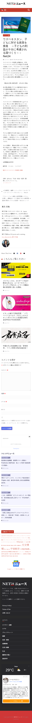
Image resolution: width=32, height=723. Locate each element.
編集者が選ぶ (6, 655)
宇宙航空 (15, 548)
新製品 (10, 551)
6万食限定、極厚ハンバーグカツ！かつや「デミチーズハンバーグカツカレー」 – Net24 (16, 191)
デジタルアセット (19, 539)
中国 (17, 542)
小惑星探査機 (24, 549)
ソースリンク (7, 183)
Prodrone (8, 535)
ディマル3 (13, 540)
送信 (18, 599)
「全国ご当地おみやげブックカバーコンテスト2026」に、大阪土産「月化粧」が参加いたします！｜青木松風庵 (15, 515)
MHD (5, 535)
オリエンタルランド (17, 537)
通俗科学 (5, 659)
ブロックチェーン (7, 632)
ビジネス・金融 (6, 35)
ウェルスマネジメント (8, 538)
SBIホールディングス (14, 535)
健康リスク (23, 542)
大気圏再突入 (18, 545)
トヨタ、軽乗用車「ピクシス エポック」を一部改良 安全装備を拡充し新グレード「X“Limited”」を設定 (16, 497)
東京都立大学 (28, 551)
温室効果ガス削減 (8, 553)
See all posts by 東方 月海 (10, 237)
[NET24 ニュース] (2, 10)
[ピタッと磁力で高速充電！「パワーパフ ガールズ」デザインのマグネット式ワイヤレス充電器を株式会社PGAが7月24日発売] (16, 296)
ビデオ (4, 629)
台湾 (15, 545)
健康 (20, 542)
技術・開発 (5, 640)
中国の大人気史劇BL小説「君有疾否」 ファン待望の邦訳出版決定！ (15, 347)
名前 (3, 393)
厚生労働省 (11, 545)
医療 (7, 545)
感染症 (6, 551)
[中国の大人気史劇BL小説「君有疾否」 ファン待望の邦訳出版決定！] (16, 329)
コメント (4, 370)
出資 (27, 542)
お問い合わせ (6, 613)
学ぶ (5, 549)
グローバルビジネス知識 (15, 681)
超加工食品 (12, 556)
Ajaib (2, 535)
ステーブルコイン (7, 539)
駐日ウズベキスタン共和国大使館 (13, 170)
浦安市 (2, 553)
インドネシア (22, 535)
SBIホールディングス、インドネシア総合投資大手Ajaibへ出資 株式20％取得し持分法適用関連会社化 (15, 480)
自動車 (2, 556)
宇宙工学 (8, 549)
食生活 (16, 556)
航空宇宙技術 (7, 556)
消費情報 (5, 644)
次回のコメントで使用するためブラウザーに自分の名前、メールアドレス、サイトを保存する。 (15, 422)
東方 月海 (13, 59)
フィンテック (26, 539)
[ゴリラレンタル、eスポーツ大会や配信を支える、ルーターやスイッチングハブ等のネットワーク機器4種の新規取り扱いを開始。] (16, 264)
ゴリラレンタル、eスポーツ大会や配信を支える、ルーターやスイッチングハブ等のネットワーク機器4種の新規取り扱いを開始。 (15, 284)
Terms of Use (6, 609)
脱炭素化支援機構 (27, 553)
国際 (3, 636)
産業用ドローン (20, 553)
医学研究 (4, 545)
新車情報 (14, 551)
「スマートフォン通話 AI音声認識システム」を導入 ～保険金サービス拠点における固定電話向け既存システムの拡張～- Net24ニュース (15, 198)
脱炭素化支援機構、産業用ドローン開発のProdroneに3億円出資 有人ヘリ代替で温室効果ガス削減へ (15, 462)
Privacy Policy (6, 605)
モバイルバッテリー (12, 542)
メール (4, 402)
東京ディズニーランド (20, 551)
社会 (3, 651)
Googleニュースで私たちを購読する (16, 569)
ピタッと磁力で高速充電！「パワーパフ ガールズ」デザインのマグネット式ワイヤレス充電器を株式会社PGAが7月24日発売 (15, 316)
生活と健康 (14, 553)
